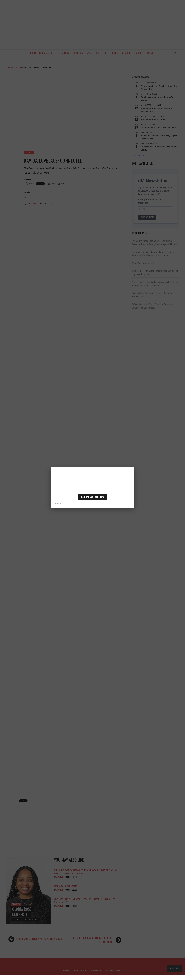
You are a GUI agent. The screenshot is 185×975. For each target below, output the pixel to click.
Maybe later (59, 503)
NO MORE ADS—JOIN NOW (92, 497)
